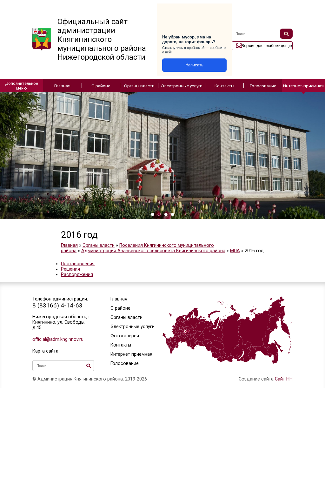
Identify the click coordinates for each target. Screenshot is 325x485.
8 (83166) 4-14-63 (57, 305)
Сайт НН (284, 379)
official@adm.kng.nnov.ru (57, 339)
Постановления (78, 263)
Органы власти (139, 85)
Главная (62, 85)
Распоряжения (77, 274)
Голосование (263, 85)
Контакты (224, 85)
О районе (100, 85)
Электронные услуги (181, 85)
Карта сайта (45, 351)
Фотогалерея (124, 336)
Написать (194, 65)
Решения (70, 269)
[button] (152, 214)
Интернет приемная (131, 354)
